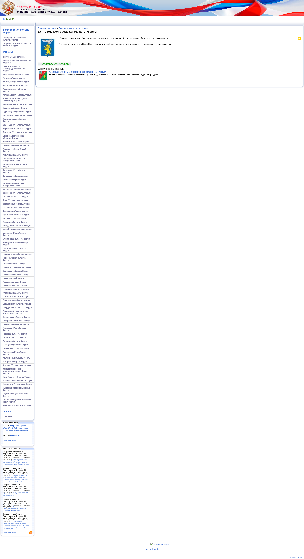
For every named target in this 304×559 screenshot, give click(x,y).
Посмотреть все (9, 440)
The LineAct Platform (296, 557)
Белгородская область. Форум (73, 28)
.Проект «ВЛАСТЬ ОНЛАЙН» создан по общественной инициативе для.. (16, 428)
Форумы (8, 51)
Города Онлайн (152, 549)
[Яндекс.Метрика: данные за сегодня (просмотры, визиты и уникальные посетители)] (159, 544)
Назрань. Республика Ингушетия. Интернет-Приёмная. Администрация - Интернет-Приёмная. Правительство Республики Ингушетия (16, 461)
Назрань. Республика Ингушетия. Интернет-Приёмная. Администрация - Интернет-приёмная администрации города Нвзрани (15, 478)
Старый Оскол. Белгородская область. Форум (77, 71)
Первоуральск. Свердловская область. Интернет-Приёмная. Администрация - (14, 508)
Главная (10, 19)
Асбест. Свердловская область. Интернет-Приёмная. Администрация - (15, 494)
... (160, 75)
